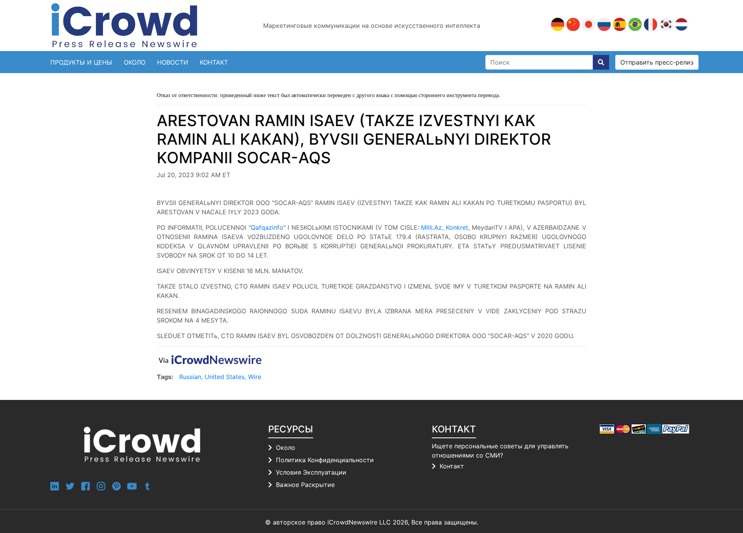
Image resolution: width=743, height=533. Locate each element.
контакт (214, 62)
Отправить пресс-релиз (656, 62)
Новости (172, 62)
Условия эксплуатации (311, 472)
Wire (254, 377)
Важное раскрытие (305, 485)
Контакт (452, 466)
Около (135, 62)
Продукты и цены (81, 62)
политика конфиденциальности (325, 460)
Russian (190, 377)
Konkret (457, 227)
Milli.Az (431, 227)
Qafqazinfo (267, 227)
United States (225, 377)
